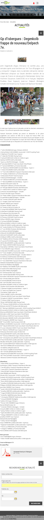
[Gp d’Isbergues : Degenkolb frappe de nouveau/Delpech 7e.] (22, 59)
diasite (36, 515)
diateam (25, 515)
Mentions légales (10, 515)
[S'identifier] (34, 3)
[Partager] (37, 3)
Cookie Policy (12, 518)
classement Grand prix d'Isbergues (23, 451)
